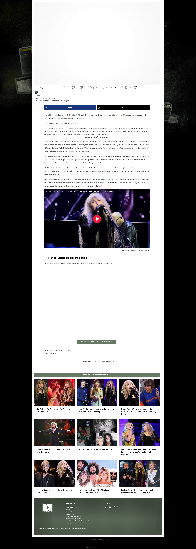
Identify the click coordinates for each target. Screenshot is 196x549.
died (108, 141)
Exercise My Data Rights (73, 518)
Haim (146, 145)
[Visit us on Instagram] (107, 507)
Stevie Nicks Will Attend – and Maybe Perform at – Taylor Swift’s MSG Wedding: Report (138, 411)
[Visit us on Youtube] (111, 507)
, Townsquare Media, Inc (66, 528)
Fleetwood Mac (65, 118)
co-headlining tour (112, 115)
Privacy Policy (70, 514)
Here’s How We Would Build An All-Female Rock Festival (53, 410)
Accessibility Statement (73, 516)
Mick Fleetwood (76, 179)
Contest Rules (70, 512)
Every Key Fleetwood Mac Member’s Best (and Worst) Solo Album (96, 491)
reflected (52, 156)
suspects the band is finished (108, 179)
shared (135, 141)
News (54, 353)
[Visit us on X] (119, 507)
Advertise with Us (71, 507)
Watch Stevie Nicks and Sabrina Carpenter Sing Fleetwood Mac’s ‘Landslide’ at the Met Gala (138, 452)
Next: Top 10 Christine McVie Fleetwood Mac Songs (97, 342)
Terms (68, 510)
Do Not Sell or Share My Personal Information (80, 521)
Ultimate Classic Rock (139, 250)
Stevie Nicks (48, 115)
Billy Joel (126, 115)
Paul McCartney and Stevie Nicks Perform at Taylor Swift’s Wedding (96, 410)
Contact (68, 523)
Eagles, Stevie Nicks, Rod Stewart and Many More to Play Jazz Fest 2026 (137, 491)
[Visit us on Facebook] (115, 507)
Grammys (122, 183)
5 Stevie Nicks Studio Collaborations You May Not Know (53, 450)
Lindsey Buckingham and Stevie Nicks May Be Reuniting (54, 491)
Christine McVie (75, 115)
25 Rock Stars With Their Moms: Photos (95, 449)
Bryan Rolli (38, 95)
